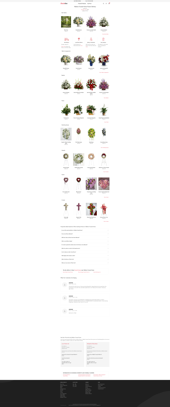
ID (85, 404)
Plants (61, 387)
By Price (89, 3)
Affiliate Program (88, 390)
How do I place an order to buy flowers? (69, 252)
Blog (97, 405)
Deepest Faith (78, 217)
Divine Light (66, 217)
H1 (100, 405)
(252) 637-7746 (85, 10)
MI (93, 404)
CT (79, 404)
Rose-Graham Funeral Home (68, 272)
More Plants (106, 122)
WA (93, 405)
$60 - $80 (74, 384)
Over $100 (74, 386)
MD (91, 404)
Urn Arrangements (63, 393)
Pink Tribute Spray (78, 142)
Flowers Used (100, 385)
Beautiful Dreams (79, 30)
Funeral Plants (65, 375)
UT (89, 405)
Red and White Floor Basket (79, 92)
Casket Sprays (62, 396)
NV (77, 405)
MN (94, 404)
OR (83, 405)
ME (92, 404)
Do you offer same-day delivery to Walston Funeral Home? (72, 230)
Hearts (61, 391)
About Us (87, 384)
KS (87, 404)
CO (78, 404)
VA (90, 405)
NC (85, 9)
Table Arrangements (63, 385)
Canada (99, 386)
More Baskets (106, 97)
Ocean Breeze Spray (104, 142)
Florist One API (88, 391)
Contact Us (87, 385)
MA (90, 404)
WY (96, 405)
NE (73, 405)
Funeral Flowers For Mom (97, 375)
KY (88, 404)
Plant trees (63, 46)
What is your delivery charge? (67, 241)
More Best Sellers (105, 34)
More (81, 45)
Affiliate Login (87, 392)
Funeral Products (82, 3)
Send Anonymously (101, 384)
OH (79, 405)
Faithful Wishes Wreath (79, 167)
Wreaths (61, 390)
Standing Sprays (63, 388)
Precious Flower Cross (104, 217)
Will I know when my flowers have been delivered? (70, 237)
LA (89, 404)
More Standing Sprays (104, 147)
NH (74, 405)
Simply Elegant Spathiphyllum (104, 117)
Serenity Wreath (66, 167)
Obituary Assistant (88, 393)
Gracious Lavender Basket (91, 30)
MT (70, 405)
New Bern (83, 9)
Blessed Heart (78, 191)
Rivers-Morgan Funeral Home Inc (84, 272)
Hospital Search (101, 388)
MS (69, 405)
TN (87, 405)
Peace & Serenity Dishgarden (79, 117)
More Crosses (106, 221)
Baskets (61, 386)
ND (72, 405)
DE (81, 404)
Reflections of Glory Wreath (104, 167)
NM (76, 405)
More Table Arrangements (103, 72)
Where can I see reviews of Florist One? (69, 262)
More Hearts (106, 197)
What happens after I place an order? (68, 255)
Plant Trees (66, 30)
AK (73, 404)
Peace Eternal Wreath (91, 167)
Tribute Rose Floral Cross (91, 217)
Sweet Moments (79, 68)
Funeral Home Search (101, 387)
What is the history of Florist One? (68, 259)
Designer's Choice (63, 397)
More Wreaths (106, 171)
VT (91, 405)
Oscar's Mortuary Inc (97, 272)
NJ (75, 405)
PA (84, 405)
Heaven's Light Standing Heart (104, 191)
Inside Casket (62, 394)
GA (83, 404)
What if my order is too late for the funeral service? (71, 248)
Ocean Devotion (91, 68)
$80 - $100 (75, 385)
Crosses (61, 392)
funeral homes (77, 270)
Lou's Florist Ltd (65, 343)
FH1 (99, 405)
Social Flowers (87, 388)
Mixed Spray (91, 142)
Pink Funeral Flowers (66, 374)
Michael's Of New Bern (92, 343)
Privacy (86, 387)
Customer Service (88, 386)
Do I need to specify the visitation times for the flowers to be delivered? (74, 244)
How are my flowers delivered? (67, 233)
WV (95, 405)
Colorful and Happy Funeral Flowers (84, 374)
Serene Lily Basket (104, 30)
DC (80, 404)
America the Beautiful (104, 68)
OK (82, 405)
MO (96, 404)
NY (78, 405)
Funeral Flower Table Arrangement (99, 374)
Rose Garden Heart (66, 191)
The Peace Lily (66, 117)
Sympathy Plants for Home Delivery (84, 375)
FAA (81, 405)
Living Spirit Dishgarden (91, 117)
